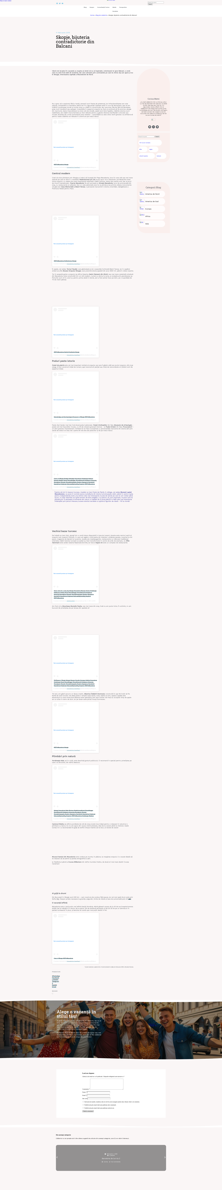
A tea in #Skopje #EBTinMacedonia (63, 958)
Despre (92, 7)
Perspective (123, 7)
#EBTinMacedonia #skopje (61, 164)
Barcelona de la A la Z (111, 1158)
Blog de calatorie (101, 15)
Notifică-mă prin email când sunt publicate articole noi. (99, 1108)
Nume (84, 1092)
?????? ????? (71, 601)
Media (114, 7)
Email (84, 1095)
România (115, 11)
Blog (85, 7)
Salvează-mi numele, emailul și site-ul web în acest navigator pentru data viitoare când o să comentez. (112, 1102)
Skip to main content (5, 0)
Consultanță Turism (103, 7)
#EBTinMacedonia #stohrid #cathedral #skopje (66, 352)
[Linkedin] (157, 126)
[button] (57, 1157)
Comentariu (86, 1089)
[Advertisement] (93, 89)
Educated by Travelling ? (73, 167)
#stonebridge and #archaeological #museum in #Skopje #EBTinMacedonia (74, 417)
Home (92, 15)
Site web (84, 1098)
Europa (112, 1155)
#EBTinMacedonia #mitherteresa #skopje (65, 261)
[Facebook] (149, 126)
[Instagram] (153, 126)
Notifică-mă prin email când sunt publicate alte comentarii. (100, 1105)
